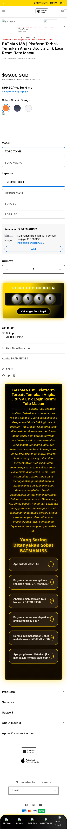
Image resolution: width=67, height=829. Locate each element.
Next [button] (64, 3)
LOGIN (19, 823)
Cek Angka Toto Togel (33, 311)
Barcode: (21, 58)
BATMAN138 (20, 408)
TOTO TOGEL (13, 151)
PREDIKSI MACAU (15, 193)
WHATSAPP (46, 823)
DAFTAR (32, 823)
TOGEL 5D (11, 214)
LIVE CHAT (58, 823)
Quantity (7, 261)
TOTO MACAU (13, 162)
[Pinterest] (15, 376)
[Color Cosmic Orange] (6, 108)
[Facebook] (4, 376)
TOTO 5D (10, 203)
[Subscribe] (54, 791)
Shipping (18, 79)
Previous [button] (3, 3)
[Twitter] (9, 376)
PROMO (7, 823)
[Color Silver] (28, 108)
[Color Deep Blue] (17, 108)
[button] (33, 348)
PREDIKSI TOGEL (15, 182)
